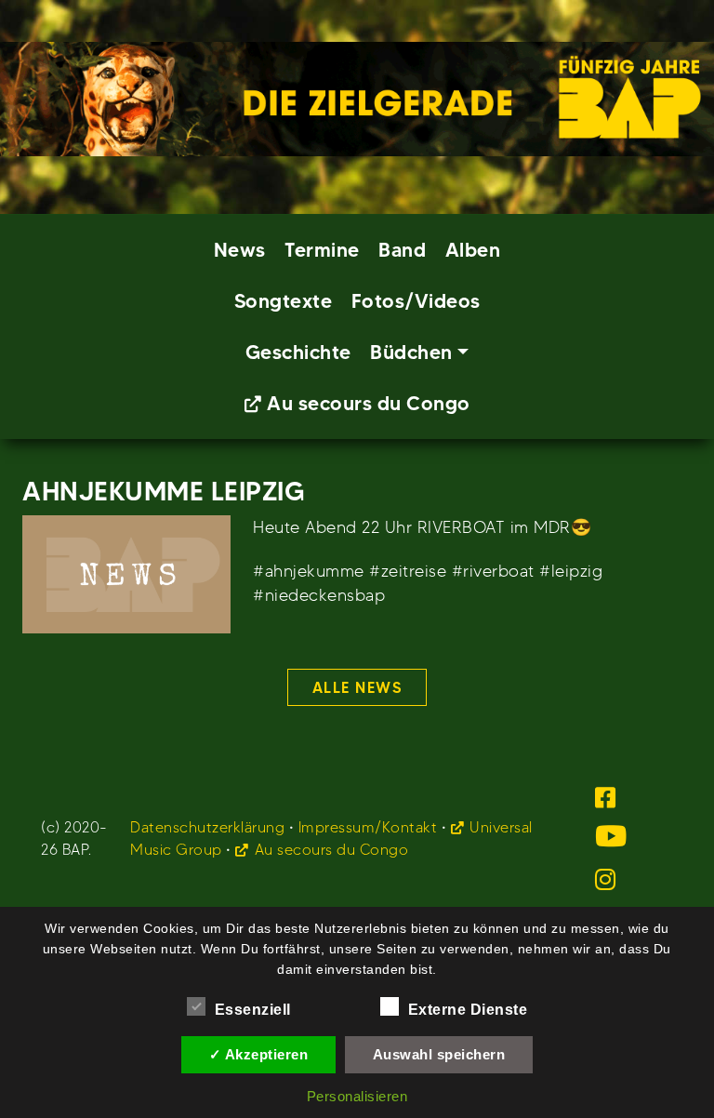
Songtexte (283, 301)
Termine (322, 249)
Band (402, 249)
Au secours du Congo (368, 403)
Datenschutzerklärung (207, 827)
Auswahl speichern (439, 1054)
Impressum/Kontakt (368, 827)
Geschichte (298, 352)
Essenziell (253, 1010)
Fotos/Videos (416, 301)
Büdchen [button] (411, 352)
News (240, 249)
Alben (473, 249)
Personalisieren (357, 1096)
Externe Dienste (468, 1010)
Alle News (357, 687)
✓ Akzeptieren (259, 1054)
